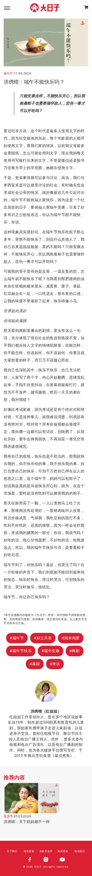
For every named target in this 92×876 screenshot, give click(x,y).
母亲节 (8, 816)
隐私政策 (29, 851)
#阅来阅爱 (71, 638)
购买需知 (63, 851)
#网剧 (74, 651)
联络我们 (80, 851)
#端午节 (17, 638)
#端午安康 (50, 651)
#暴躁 (34, 664)
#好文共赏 (43, 638)
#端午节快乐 (21, 651)
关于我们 (12, 851)
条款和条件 (46, 851)
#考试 (55, 664)
